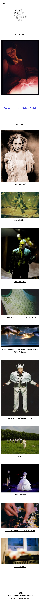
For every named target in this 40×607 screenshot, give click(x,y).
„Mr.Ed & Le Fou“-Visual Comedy (20, 418)
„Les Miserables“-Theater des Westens (20, 317)
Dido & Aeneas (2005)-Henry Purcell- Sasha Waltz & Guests (20, 351)
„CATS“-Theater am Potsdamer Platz (20, 530)
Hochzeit (20, 457)
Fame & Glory (20, 220)
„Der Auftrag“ (20, 184)
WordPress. (25, 598)
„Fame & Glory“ (20, 34)
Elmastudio (28, 596)
